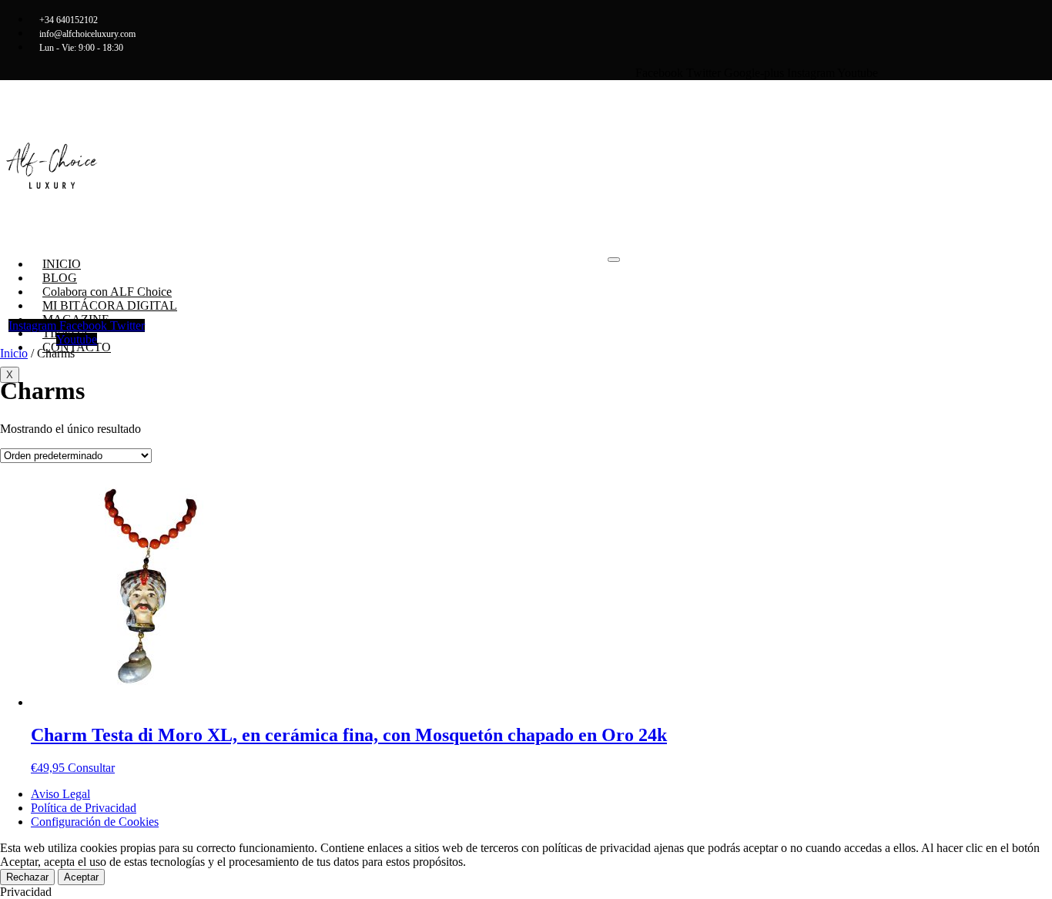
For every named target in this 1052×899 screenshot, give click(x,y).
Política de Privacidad (83, 807)
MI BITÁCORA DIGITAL (109, 305)
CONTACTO (76, 347)
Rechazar (27, 877)
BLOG (59, 277)
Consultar (91, 767)
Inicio (14, 353)
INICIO (61, 263)
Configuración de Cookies (95, 821)
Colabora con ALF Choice (107, 291)
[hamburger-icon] (614, 259)
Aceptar (81, 877)
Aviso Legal (60, 793)
